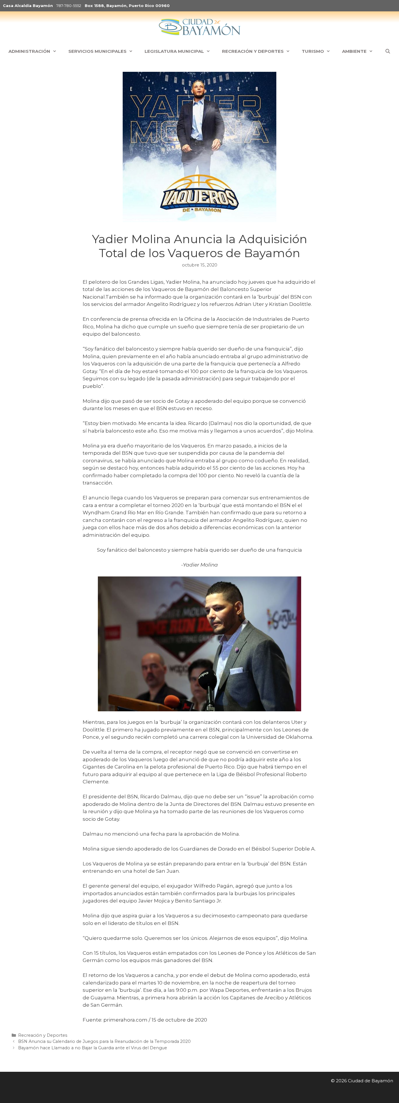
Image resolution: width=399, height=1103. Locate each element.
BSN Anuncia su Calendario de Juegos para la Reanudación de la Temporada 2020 (104, 1041)
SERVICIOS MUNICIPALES (97, 51)
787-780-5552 (68, 5)
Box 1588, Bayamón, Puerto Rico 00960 (127, 5)
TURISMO (313, 51)
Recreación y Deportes (42, 1035)
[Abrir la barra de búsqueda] (387, 51)
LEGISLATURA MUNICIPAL (174, 51)
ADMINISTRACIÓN (29, 51)
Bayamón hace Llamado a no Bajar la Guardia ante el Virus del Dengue (92, 1047)
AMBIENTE (354, 51)
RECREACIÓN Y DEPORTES (253, 51)
